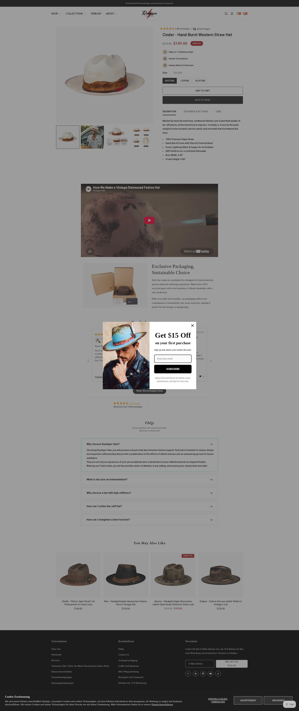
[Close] (192, 325)
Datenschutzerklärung (162, 704)
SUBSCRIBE (173, 369)
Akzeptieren (248, 700)
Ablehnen (278, 700)
